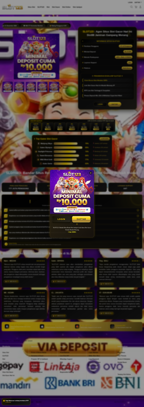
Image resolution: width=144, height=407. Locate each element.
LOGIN (61, 219)
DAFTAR (81, 219)
